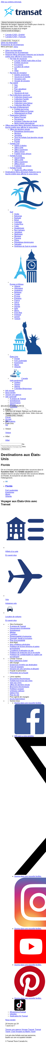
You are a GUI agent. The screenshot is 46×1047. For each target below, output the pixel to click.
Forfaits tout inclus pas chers (21, 681)
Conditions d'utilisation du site (21, 651)
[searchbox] (15, 409)
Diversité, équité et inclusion (21, 638)
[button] (7, 410)
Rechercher (5, 449)
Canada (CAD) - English (15, 35)
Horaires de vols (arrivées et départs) (24, 669)
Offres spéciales (24, 126)
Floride (9, 486)
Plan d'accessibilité (17, 640)
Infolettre (13, 1014)
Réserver (24, 56)
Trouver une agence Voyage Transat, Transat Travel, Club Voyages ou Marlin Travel (23, 1031)
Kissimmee (9, 492)
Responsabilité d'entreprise (20, 636)
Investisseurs (15, 630)
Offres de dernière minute (20, 685)
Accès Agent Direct (17, 699)
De (23, 444)
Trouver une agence (13, 395)
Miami (7, 494)
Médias (13, 632)
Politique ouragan (17, 689)
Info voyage (10, 391)
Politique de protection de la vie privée (25, 653)
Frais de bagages (17, 667)
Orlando (8, 496)
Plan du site (14, 695)
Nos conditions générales (20, 644)
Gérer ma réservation (9, 43)
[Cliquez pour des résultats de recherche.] (27, 409)
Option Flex (14, 693)
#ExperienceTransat (18, 1012)
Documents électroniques (20, 679)
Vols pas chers (15, 683)
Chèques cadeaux (17, 691)
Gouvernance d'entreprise (20, 628)
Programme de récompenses (12, 45)
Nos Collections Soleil (18, 661)
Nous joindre (10, 393)
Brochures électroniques (19, 687)
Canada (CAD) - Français (15, 37)
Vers (24, 447)
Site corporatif (10, 397)
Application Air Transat (19, 1016)
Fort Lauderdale (11, 490)
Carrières (13, 634)
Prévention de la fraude (19, 673)
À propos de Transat (18, 626)
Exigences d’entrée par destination (23, 665)
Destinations (23, 173)
